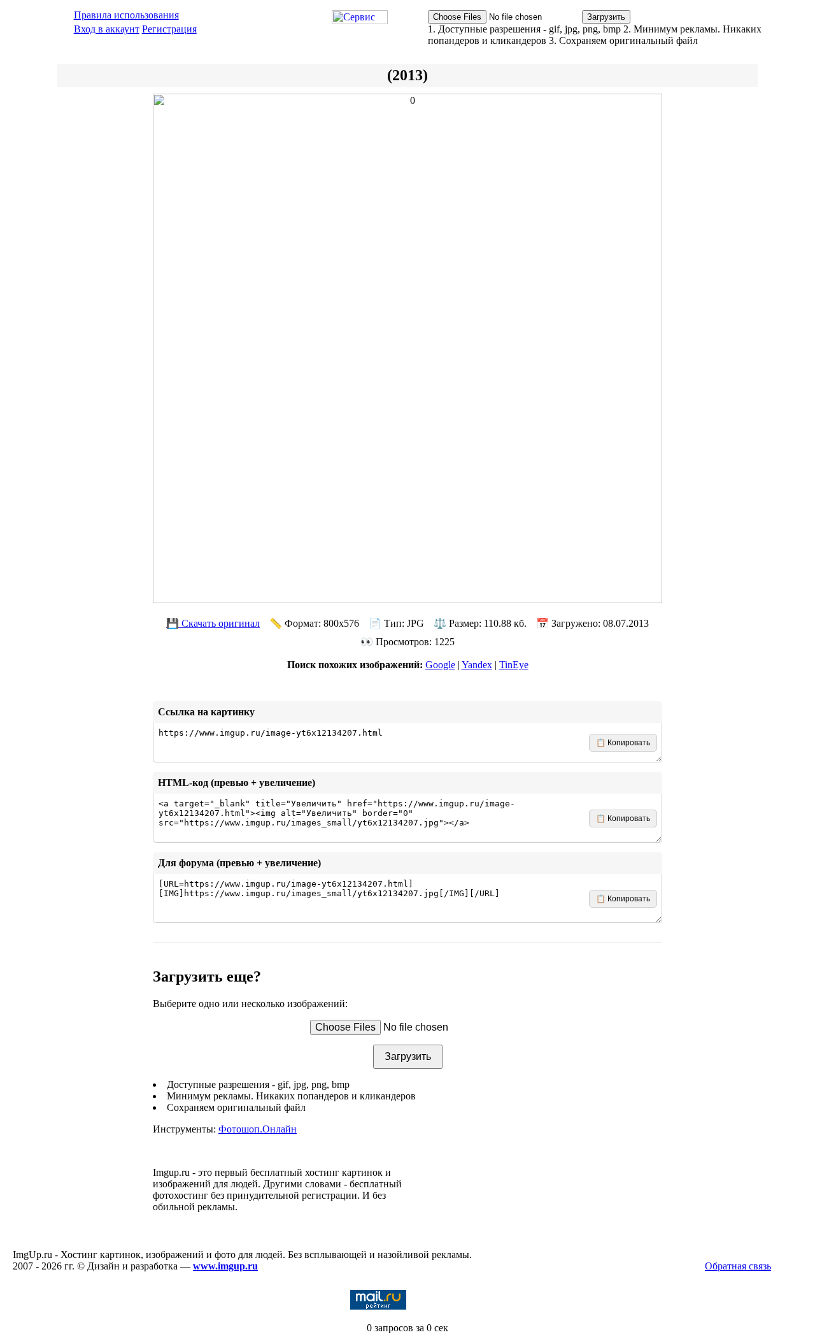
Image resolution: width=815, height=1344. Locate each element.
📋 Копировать (623, 742)
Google (440, 664)
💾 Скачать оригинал (213, 623)
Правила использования (126, 15)
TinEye (513, 664)
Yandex (477, 664)
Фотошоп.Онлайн (257, 1129)
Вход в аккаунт (106, 29)
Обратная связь (738, 1266)
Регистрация (169, 29)
